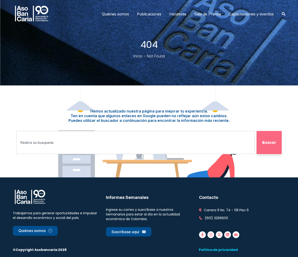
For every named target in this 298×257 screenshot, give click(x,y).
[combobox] (135, 142)
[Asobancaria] (33, 14)
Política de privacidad (218, 249)
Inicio (137, 56)
